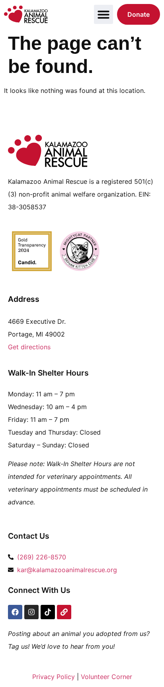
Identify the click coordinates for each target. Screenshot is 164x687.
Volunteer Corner (106, 677)
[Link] (64, 612)
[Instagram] (31, 612)
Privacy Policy (53, 677)
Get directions (29, 347)
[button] (103, 14)
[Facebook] (15, 612)
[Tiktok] (48, 612)
